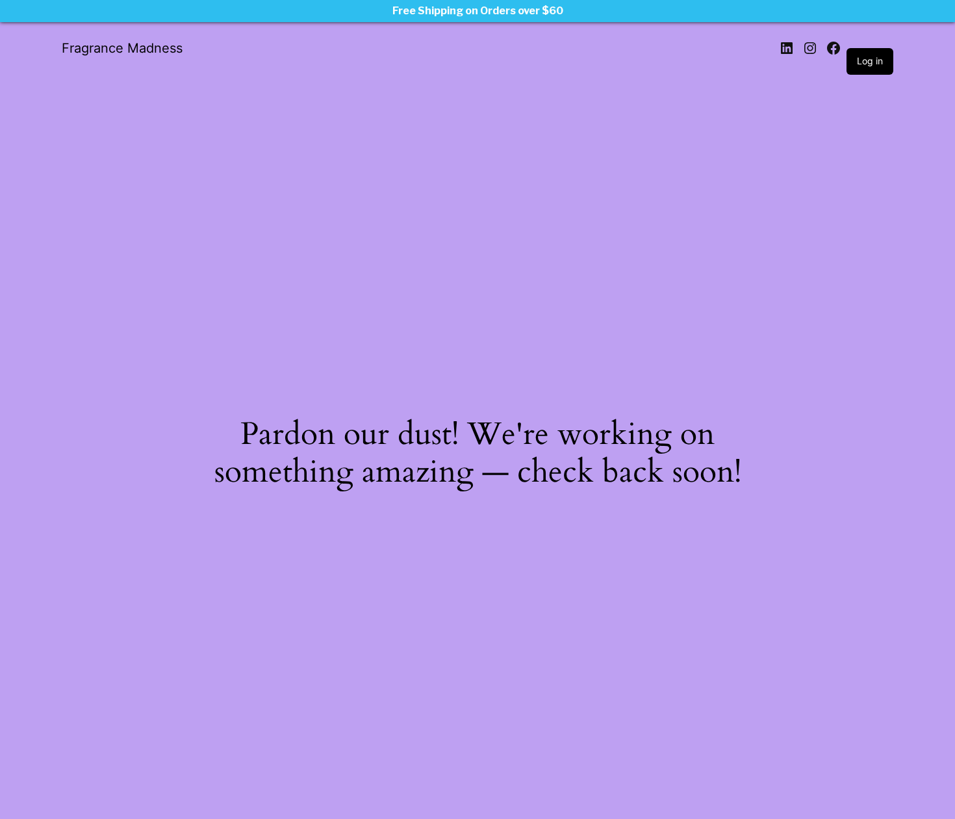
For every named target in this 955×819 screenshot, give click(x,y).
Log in (870, 60)
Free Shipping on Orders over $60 (477, 11)
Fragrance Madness (122, 48)
